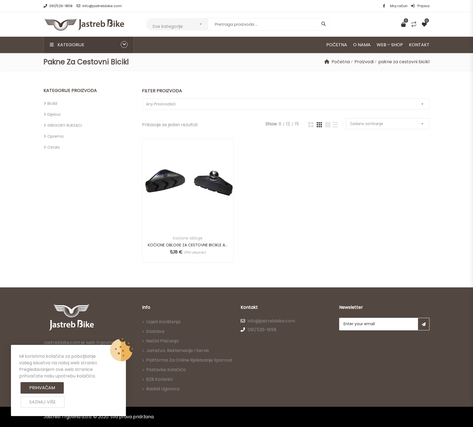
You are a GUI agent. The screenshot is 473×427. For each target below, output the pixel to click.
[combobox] (177, 24)
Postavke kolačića (166, 370)
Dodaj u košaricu (180, 193)
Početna (336, 45)
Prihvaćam (42, 388)
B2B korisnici (159, 379)
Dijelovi (53, 114)
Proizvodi (364, 62)
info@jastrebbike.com (102, 5)
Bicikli (52, 103)
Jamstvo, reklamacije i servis (177, 350)
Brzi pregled (188, 217)
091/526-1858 (61, 5)
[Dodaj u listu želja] (194, 193)
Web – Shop (390, 45)
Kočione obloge (188, 238)
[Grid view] (310, 124)
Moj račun (399, 5)
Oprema (55, 136)
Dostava (155, 331)
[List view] (335, 124)
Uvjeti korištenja (163, 322)
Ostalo (53, 147)
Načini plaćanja (162, 341)
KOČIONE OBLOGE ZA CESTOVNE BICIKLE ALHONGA (188, 245)
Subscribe (423, 324)
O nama (362, 45)
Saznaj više (42, 402)
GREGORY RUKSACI (64, 125)
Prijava (423, 5)
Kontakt (419, 45)
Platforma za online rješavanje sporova (189, 360)
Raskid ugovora (162, 389)
